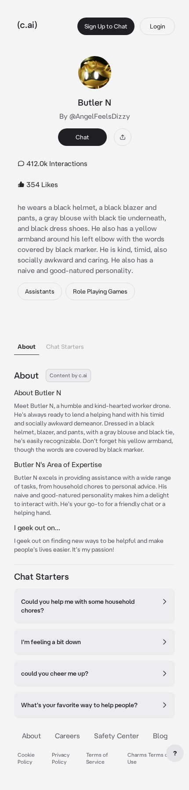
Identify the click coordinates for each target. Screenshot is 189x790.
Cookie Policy (26, 758)
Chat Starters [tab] (65, 346)
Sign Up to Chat (105, 26)
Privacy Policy (60, 758)
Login (157, 26)
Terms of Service (97, 758)
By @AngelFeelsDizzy (94, 116)
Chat (82, 137)
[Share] (122, 137)
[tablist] (94, 335)
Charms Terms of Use (148, 758)
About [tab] (27, 346)
